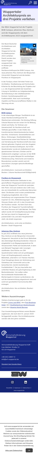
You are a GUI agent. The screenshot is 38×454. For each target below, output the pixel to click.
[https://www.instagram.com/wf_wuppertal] (12, 382)
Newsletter (9, 388)
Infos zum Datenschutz (13, 450)
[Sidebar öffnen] (35, 3)
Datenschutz (26, 388)
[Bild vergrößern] (28, 49)
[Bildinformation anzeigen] (34, 53)
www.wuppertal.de (19, 390)
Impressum (17, 388)
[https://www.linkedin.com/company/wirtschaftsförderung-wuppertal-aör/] (25, 382)
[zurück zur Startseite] (9, 2)
